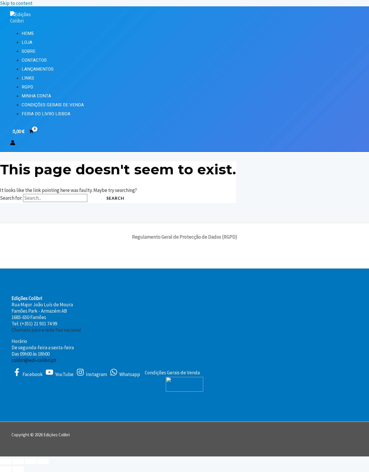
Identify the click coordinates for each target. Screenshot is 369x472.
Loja (27, 42)
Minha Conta (36, 96)
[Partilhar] (30, 461)
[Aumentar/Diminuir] (6, 461)
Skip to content (16, 3)
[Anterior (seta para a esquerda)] (6, 469)
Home (28, 33)
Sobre (28, 51)
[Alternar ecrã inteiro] (18, 461)
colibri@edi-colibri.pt (34, 360)
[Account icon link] (12, 143)
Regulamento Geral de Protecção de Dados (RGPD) (184, 237)
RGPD (27, 87)
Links (28, 78)
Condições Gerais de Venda (53, 104)
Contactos (34, 60)
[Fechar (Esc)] (43, 461)
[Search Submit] (94, 198)
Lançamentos (38, 69)
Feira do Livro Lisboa (46, 113)
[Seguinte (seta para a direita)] (18, 469)
